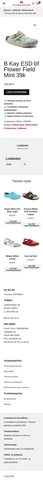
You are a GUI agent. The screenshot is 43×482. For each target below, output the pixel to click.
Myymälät (8, 371)
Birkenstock (27, 10)
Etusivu (7, 10)
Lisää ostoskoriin (16, 92)
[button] (4, 3)
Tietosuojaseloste (13, 366)
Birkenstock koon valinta (16, 387)
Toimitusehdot (11, 376)
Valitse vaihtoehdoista (13, 222)
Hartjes (7, 404)
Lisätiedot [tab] (22, 145)
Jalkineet (16, 10)
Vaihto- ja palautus (13, 382)
